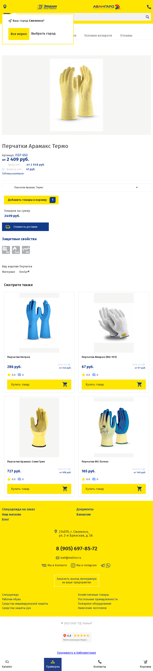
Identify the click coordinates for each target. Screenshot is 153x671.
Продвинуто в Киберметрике (76, 652)
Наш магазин (11, 514)
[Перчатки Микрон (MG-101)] (114, 323)
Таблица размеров (13, 173)
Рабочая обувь (11, 599)
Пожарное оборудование (94, 603)
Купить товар (20, 384)
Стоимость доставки (25, 226)
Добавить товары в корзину (30, 200)
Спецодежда (10, 594)
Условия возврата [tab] (98, 35)
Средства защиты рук (16, 608)
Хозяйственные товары (93, 594)
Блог (5, 519)
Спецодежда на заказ (18, 509)
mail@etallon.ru (70, 557)
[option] (76, 95)
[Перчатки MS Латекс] (114, 427)
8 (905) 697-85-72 (76, 548)
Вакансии (83, 514)
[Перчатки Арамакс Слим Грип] (39, 427)
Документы (84, 509)
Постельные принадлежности (98, 599)
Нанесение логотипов (92, 608)
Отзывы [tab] (126, 35)
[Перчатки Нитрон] (39, 323)
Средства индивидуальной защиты (25, 603)
